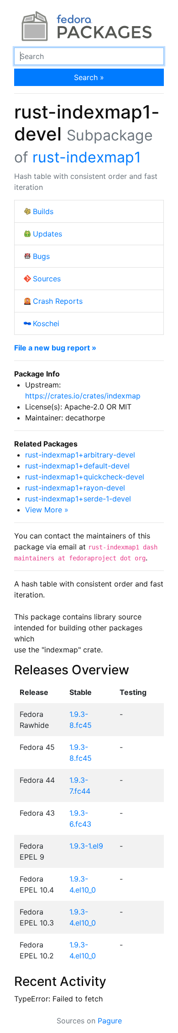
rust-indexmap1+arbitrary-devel (80, 454)
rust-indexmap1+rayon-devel (75, 487)
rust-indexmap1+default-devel (77, 465)
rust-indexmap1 (86, 157)
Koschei (46, 323)
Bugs (41, 256)
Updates (47, 233)
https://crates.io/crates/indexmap (83, 395)
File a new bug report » (55, 347)
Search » (89, 77)
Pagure (110, 1020)
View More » (46, 509)
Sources (47, 278)
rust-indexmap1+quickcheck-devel (84, 476)
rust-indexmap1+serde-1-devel (78, 498)
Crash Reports (58, 301)
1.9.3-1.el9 (86, 845)
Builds (43, 211)
